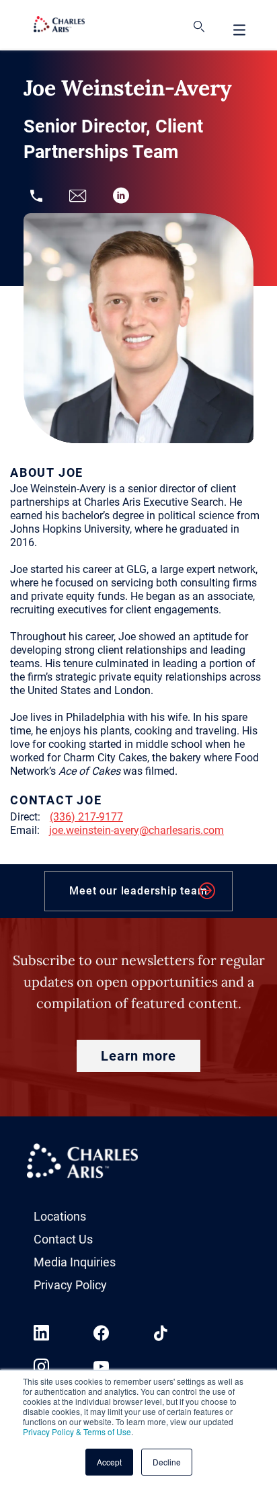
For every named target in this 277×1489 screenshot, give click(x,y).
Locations (60, 1216)
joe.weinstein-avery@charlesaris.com (136, 830)
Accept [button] (109, 1461)
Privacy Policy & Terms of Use (77, 1431)
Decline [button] (167, 1461)
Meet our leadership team (138, 890)
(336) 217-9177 (86, 816)
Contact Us (63, 1239)
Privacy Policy (70, 1285)
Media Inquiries (75, 1262)
